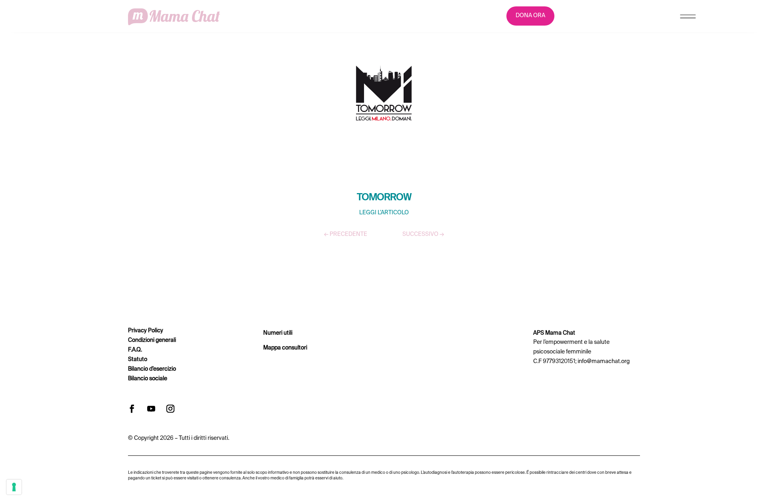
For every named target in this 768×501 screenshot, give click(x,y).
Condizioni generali (152, 340)
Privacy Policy (145, 330)
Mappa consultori (285, 348)
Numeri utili (277, 333)
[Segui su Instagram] (170, 409)
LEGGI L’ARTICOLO (384, 213)
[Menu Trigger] (688, 18)
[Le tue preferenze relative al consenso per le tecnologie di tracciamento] (14, 487)
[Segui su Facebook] (132, 409)
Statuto (137, 359)
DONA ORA (530, 15)
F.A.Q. (135, 350)
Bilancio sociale (147, 378)
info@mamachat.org (604, 361)
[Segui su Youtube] (151, 409)
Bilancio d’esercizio (152, 369)
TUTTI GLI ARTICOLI (384, 257)
